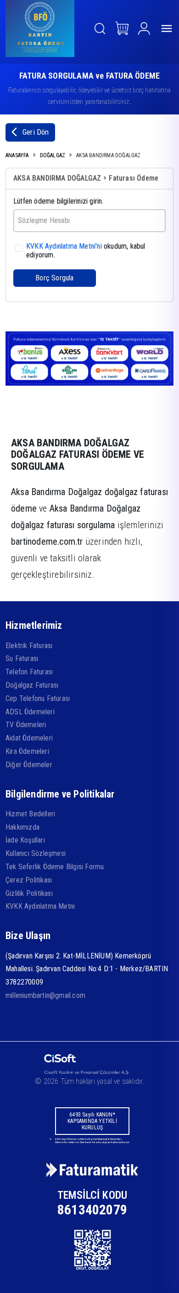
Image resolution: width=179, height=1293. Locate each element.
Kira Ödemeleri (27, 751)
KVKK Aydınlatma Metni (40, 906)
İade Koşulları (25, 840)
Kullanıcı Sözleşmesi (36, 853)
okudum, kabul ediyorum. (85, 250)
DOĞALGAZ (53, 155)
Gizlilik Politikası (29, 893)
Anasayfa (17, 155)
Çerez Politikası (29, 880)
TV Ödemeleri (26, 724)
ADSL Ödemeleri (30, 711)
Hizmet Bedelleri (30, 813)
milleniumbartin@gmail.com (45, 995)
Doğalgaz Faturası (32, 685)
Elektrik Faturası (29, 645)
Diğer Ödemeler (29, 764)
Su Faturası (22, 658)
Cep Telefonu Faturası (38, 698)
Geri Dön (35, 132)
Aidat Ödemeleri (29, 738)
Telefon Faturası (29, 671)
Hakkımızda (22, 827)
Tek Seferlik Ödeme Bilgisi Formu (55, 866)
